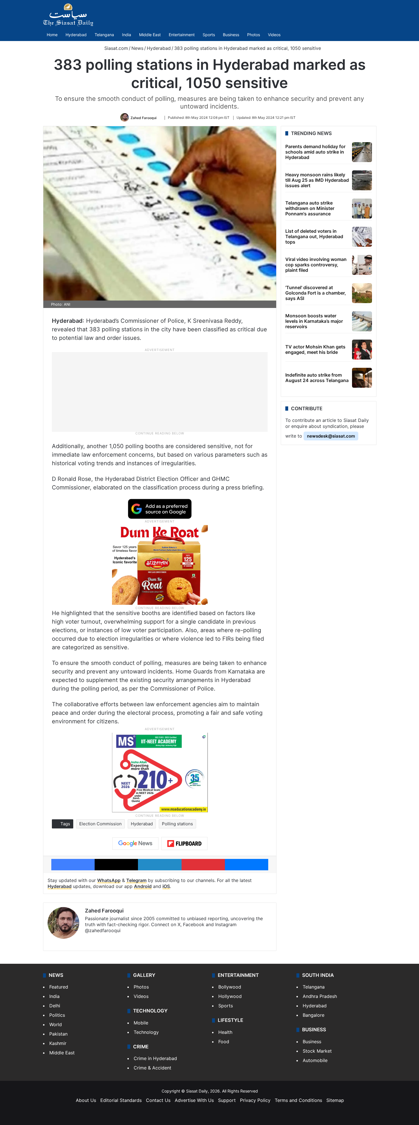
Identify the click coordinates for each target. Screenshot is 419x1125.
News (137, 48)
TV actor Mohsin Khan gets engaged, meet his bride (315, 349)
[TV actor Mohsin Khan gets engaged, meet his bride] (362, 350)
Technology (146, 1032)
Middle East (150, 34)
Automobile (315, 1060)
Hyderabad (76, 34)
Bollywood (229, 987)
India (126, 34)
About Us (86, 1100)
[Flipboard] (184, 843)
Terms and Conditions (298, 1100)
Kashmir (57, 1043)
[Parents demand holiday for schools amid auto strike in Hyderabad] (362, 152)
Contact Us (158, 1100)
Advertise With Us (194, 1100)
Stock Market (317, 1051)
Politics (57, 1015)
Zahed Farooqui (143, 117)
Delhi (54, 1005)
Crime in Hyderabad (155, 1058)
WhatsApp (109, 880)
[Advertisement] (160, 392)
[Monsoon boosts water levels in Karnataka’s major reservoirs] (362, 321)
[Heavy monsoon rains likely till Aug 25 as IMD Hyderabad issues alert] (362, 180)
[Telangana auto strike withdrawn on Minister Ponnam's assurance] (362, 209)
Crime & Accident (152, 1068)
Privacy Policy (255, 1100)
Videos (274, 34)
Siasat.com (115, 48)
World (55, 1024)
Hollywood (230, 996)
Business (231, 34)
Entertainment (182, 34)
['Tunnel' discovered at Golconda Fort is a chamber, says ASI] (362, 293)
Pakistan (58, 1034)
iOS (166, 886)
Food (223, 1041)
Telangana (104, 34)
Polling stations (177, 823)
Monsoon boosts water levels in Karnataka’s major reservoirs (314, 321)
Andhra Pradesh (320, 996)
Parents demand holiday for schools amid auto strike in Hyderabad (315, 152)
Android (143, 886)
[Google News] (135, 843)
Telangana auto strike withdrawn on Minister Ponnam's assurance (309, 208)
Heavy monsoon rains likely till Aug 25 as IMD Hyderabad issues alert (317, 180)
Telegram (136, 880)
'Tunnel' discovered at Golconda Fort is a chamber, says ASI (315, 293)
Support (227, 1100)
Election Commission (100, 823)
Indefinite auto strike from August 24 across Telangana (317, 377)
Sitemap (335, 1100)
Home (52, 34)
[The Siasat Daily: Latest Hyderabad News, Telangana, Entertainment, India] (68, 14)
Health (225, 1032)
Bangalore (313, 1015)
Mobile (141, 1023)
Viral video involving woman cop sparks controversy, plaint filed (316, 264)
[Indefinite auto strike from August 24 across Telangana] (362, 378)
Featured (58, 987)
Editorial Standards (121, 1100)
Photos (253, 34)
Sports (209, 34)
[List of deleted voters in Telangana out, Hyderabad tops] (362, 237)
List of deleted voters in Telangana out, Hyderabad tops (314, 236)
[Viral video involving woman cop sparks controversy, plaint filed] (362, 265)
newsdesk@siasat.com (331, 436)
